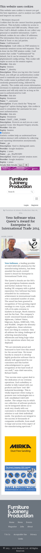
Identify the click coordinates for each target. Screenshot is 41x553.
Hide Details (12, 165)
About (30, 527)
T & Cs (7, 534)
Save (21, 165)
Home (3, 236)
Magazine (12, 527)
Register (34, 205)
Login (26, 205)
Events (29, 522)
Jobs (22, 527)
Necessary (10, 20)
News (10, 236)
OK (26, 165)
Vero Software (11, 263)
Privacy (33, 534)
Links (20, 539)
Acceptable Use (20, 534)
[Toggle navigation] (37, 198)
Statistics (6, 133)
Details (3, 165)
